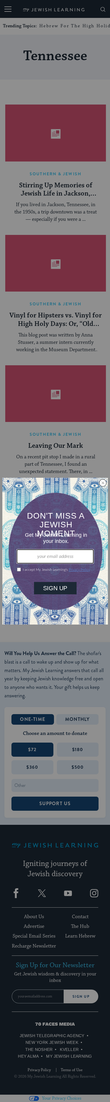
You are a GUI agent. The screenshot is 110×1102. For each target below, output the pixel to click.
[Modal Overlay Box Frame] (55, 551)
